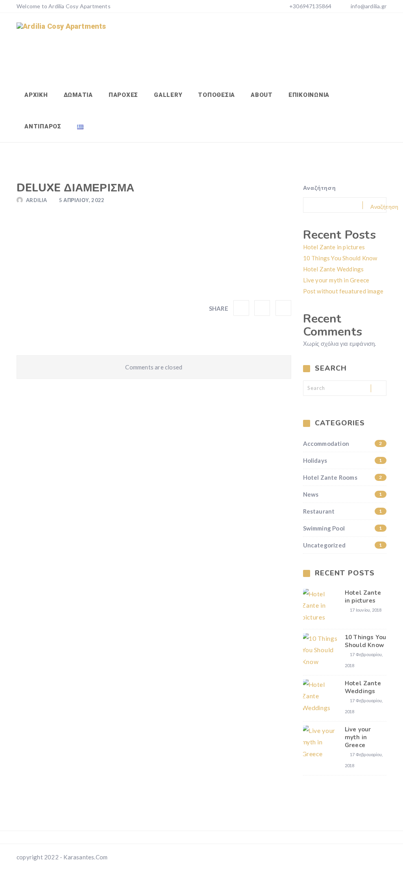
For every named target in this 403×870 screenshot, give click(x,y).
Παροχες (123, 94)
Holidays (342, 460)
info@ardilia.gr (368, 6)
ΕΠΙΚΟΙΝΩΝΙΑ (308, 94)
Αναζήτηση (319, 187)
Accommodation (342, 443)
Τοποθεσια (216, 94)
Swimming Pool (342, 528)
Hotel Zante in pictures (334, 246)
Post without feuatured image (343, 291)
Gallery (168, 94)
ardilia (36, 200)
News (342, 494)
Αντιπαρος (42, 126)
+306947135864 (310, 6)
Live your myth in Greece (336, 280)
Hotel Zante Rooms (342, 477)
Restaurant (342, 511)
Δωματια (78, 94)
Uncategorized (342, 545)
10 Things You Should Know (340, 258)
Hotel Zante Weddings (333, 269)
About (262, 94)
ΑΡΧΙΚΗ (36, 94)
